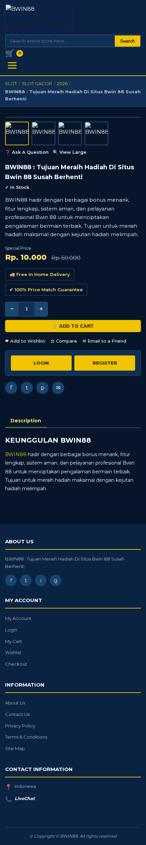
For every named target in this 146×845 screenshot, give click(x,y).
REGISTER (105, 363)
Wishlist (13, 652)
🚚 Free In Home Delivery (40, 274)
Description (26, 421)
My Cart (13, 641)
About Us (15, 702)
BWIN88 (15, 454)
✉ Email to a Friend (104, 341)
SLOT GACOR (37, 83)
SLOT (11, 83)
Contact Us (17, 714)
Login (11, 629)
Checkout (16, 664)
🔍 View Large (70, 152)
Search (127, 41)
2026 (62, 83)
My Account (18, 618)
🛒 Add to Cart (73, 326)
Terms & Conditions (26, 737)
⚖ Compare (64, 341)
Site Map (15, 748)
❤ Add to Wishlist (25, 341)
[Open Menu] (12, 65)
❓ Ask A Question (27, 152)
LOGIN (41, 363)
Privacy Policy (20, 725)
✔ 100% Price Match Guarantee (46, 289)
